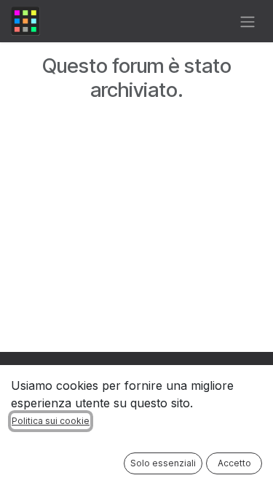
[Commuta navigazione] (247, 21)
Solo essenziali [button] (163, 463)
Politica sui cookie (51, 420)
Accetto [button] (234, 463)
